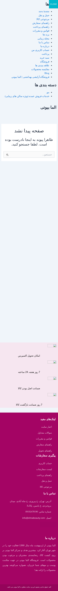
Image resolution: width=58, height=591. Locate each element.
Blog (46, 73)
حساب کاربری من (40, 50)
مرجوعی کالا (42, 19)
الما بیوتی (48, 107)
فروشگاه (44, 61)
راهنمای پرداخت (41, 27)
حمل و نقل (44, 15)
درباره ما (44, 46)
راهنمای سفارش (40, 23)
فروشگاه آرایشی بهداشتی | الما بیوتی (30, 77)
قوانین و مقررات (41, 30)
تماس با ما (44, 42)
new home (44, 11)
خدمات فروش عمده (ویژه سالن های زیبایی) (27, 96)
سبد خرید (44, 57)
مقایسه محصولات (40, 69)
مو (48, 92)
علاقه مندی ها (42, 65)
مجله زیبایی (43, 38)
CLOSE (53, 4)
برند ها (46, 34)
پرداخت (45, 54)
